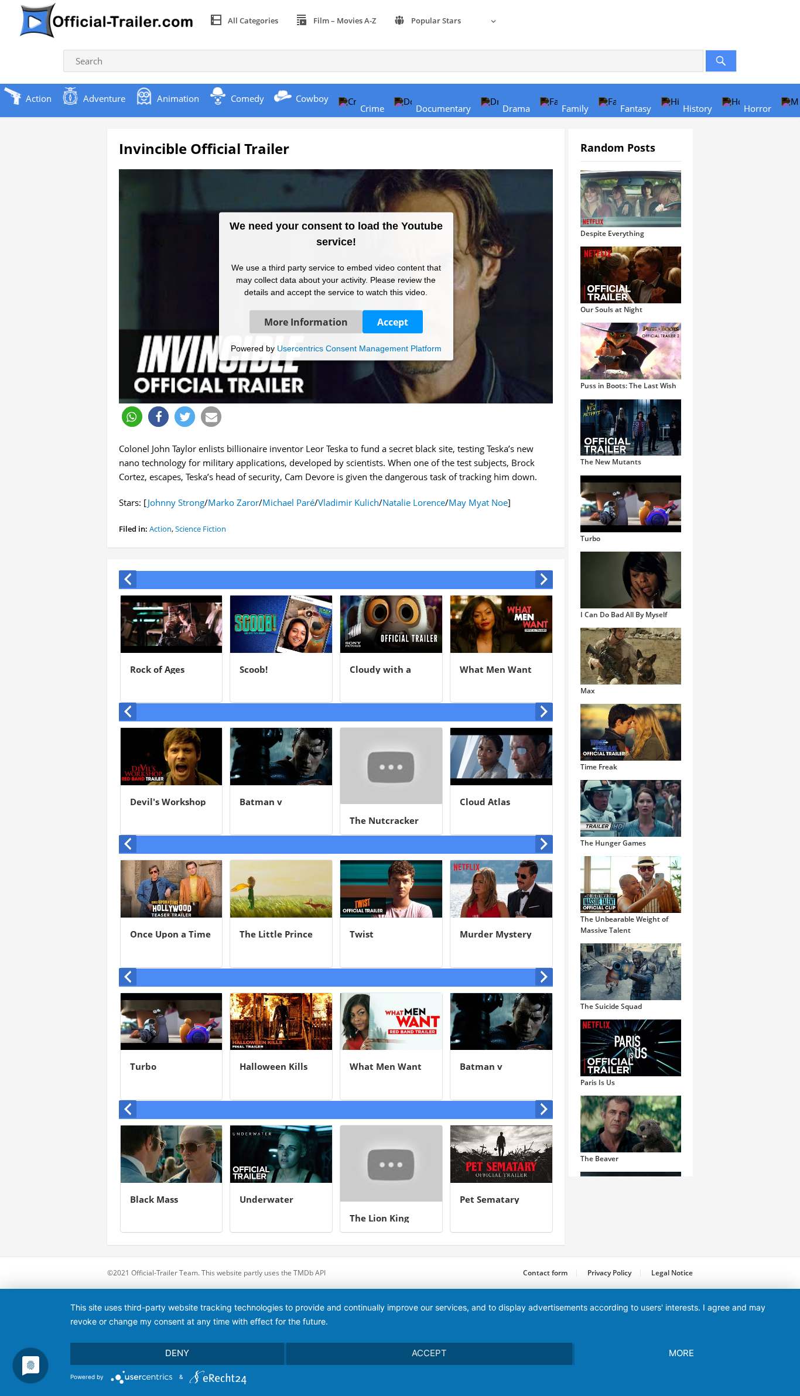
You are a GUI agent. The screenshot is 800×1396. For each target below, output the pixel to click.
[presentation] (127, 579)
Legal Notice (672, 1273)
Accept (392, 321)
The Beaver (599, 1159)
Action (160, 529)
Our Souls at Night (611, 309)
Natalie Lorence (413, 502)
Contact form (545, 1273)
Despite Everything (612, 233)
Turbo (590, 538)
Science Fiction (200, 529)
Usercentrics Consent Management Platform (359, 348)
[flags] (486, 20)
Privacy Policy (609, 1273)
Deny (177, 1353)
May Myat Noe (478, 502)
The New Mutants (610, 462)
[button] (132, 416)
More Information (306, 321)
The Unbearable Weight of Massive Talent (624, 924)
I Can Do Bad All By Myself (623, 615)
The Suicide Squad (611, 1006)
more (681, 1353)
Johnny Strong (175, 502)
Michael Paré (288, 502)
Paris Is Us (597, 1082)
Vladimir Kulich (348, 502)
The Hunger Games (613, 843)
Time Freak (598, 767)
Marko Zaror (233, 502)
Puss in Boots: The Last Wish (628, 386)
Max (587, 691)
